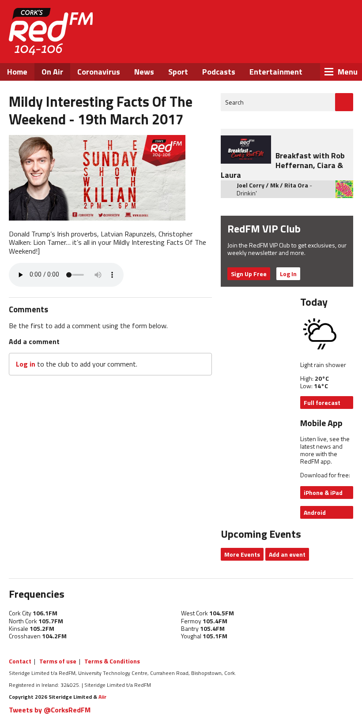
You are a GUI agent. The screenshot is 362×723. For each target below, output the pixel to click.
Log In (288, 273)
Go (344, 102)
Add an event (287, 554)
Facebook (261, 48)
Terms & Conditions (112, 661)
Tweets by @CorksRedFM (49, 709)
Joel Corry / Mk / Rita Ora (272, 185)
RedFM (51, 31)
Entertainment (275, 72)
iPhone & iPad (323, 492)
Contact (20, 661)
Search (234, 102)
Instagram (309, 48)
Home (17, 72)
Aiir (102, 697)
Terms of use (57, 661)
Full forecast (322, 402)
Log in (25, 364)
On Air (52, 72)
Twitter (285, 48)
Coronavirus (98, 72)
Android (315, 512)
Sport (178, 72)
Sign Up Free (249, 273)
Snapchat (332, 48)
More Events (242, 554)
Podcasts (218, 72)
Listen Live (296, 22)
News (144, 72)
